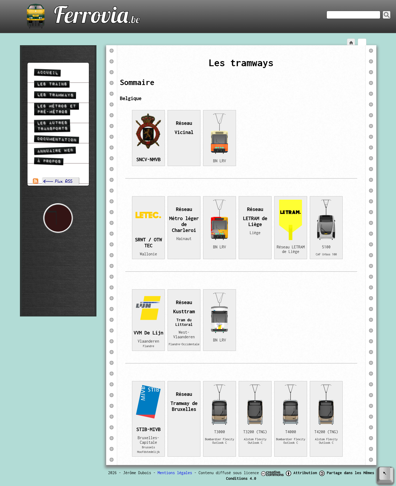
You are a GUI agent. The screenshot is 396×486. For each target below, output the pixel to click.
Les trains (52, 84)
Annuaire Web (55, 150)
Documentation (56, 139)
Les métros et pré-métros (55, 109)
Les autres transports (50, 126)
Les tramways (55, 95)
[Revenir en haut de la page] (385, 475)
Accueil (47, 73)
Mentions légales (175, 472)
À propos (49, 161)
